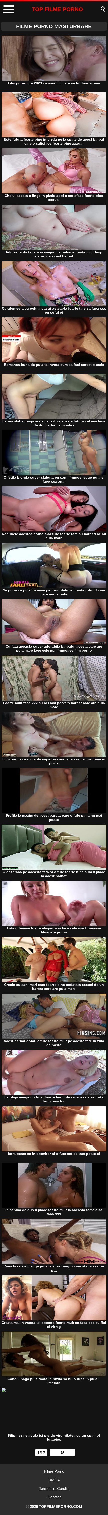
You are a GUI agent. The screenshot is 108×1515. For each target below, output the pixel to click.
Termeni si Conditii (54, 1488)
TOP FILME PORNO (57, 9)
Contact (54, 1497)
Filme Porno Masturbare (54, 26)
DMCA (54, 1480)
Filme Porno (54, 1471)
